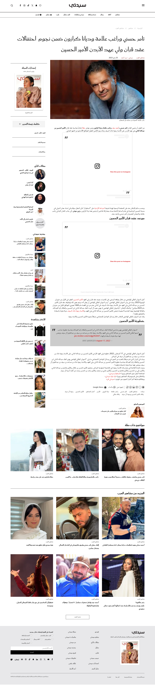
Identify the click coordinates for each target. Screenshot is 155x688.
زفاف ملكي (116, 394)
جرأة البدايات (41, 152)
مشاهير (117, 14)
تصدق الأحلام (41, 142)
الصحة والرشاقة (26, 635)
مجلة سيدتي (72, 632)
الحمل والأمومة (26, 643)
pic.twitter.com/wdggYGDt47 (87, 336)
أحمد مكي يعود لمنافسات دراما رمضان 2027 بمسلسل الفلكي (23, 242)
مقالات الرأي (39, 166)
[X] (32, 5)
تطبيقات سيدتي (71, 658)
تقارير (97, 653)
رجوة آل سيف (69, 391)
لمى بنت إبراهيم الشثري (26, 172)
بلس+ (57, 14)
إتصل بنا (109, 677)
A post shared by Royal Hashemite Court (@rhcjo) (97, 292)
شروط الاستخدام (140, 677)
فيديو (37, 14)
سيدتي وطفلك (79, 14)
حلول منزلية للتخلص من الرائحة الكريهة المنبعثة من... (23, 394)
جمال (102, 14)
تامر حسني (123, 391)
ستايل (97, 648)
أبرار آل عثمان (29, 185)
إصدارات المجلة (29, 68)
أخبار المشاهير (90, 391)
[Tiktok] (28, 5)
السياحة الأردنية (99, 208)
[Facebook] (20, 5)
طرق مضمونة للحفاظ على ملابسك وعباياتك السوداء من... (24, 326)
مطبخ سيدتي (94, 637)
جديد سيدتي (39, 234)
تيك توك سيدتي (110, 376)
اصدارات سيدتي (93, 664)
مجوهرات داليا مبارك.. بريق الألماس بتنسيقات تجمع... (24, 377)
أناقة (109, 14)
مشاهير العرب (140, 57)
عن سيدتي (72, 642)
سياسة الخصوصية (128, 677)
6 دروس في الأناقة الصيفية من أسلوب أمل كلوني (23, 342)
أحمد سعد (115, 128)
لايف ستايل (66, 14)
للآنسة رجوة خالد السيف (76, 311)
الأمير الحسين (78, 299)
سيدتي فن (110, 379)
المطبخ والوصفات (25, 639)
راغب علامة (114, 391)
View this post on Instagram (120, 172)
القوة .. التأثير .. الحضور (39, 133)
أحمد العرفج (29, 212)
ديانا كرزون (105, 391)
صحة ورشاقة (92, 14)
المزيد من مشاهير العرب (130, 493)
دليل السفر (95, 669)
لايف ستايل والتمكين (45, 635)
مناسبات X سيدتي (70, 637)
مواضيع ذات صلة (134, 425)
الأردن (98, 391)
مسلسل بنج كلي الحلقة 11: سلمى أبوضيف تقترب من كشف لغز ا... (23, 290)
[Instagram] (24, 5)
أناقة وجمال (37, 639)
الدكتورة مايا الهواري (27, 197)
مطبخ (48, 14)
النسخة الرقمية (28, 113)
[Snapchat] (36, 5)
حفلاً (83, 128)
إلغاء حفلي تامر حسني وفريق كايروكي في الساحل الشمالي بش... (22, 305)
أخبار (31, 270)
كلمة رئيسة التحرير (31, 124)
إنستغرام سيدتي (114, 373)
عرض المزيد (77, 617)
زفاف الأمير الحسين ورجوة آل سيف (133, 394)
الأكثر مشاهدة (38, 320)
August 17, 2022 (103, 340)
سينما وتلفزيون (29, 254)
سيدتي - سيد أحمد (127, 57)
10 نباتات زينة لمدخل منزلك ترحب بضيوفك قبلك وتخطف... (24, 361)
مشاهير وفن (48, 639)
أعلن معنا (117, 677)
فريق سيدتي (72, 653)
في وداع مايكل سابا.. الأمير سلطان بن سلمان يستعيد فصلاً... (23, 274)
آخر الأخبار (72, 669)
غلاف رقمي (72, 664)
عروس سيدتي (94, 658)
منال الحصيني (29, 221)
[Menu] (143, 5)
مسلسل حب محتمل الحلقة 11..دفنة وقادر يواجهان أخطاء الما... (23, 258)
